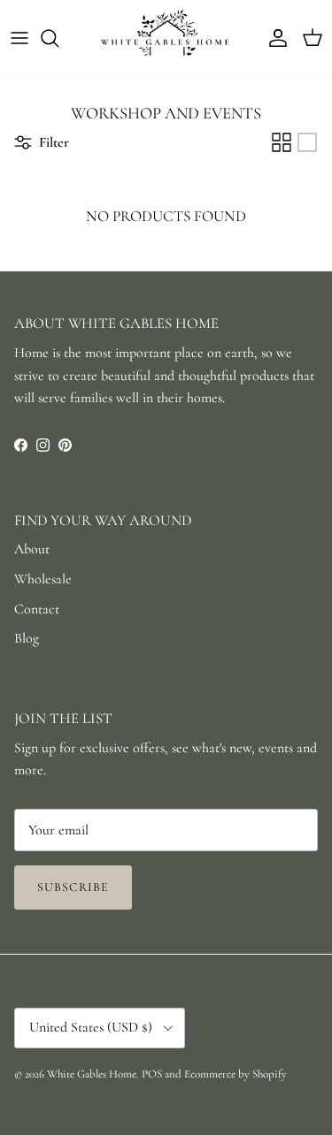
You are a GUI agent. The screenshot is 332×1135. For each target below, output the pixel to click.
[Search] (58, 38)
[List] (307, 142)
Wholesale (43, 579)
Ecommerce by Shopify (235, 1074)
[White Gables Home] (166, 38)
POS (152, 1074)
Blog (26, 638)
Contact (36, 609)
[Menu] (19, 38)
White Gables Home (91, 1074)
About (32, 549)
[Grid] (281, 142)
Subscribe (73, 887)
